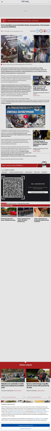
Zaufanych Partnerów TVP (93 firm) (41, 411)
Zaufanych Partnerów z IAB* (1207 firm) (16, 411)
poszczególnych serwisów (38, 418)
